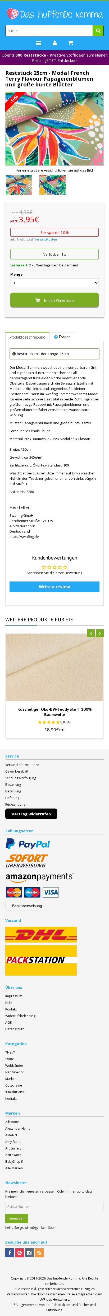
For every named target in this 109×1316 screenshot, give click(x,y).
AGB (8, 1022)
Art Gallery (13, 1148)
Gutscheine (13, 1085)
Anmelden (16, 1218)
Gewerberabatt (16, 771)
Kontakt (11, 1009)
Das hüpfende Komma (63, 1278)
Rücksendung (15, 804)
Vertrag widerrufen (31, 813)
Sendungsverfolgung (20, 778)
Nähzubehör (14, 1072)
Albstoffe (12, 1122)
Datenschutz (14, 1029)
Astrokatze (13, 1155)
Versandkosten (45, 239)
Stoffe (9, 1059)
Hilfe (8, 1002)
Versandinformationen (22, 765)
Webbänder (14, 1065)
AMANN (11, 1135)
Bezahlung (13, 791)
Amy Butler (13, 1141)
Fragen (65, 336)
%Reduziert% (15, 1092)
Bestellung (13, 784)
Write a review (54, 587)
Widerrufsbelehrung (20, 1016)
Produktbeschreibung (27, 337)
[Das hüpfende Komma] (54, 14)
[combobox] (54, 30)
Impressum (13, 996)
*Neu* (10, 1052)
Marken (10, 1079)
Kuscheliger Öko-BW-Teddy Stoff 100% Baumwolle (54, 712)
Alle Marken (14, 1168)
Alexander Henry (17, 1128)
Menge (16, 274)
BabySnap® (14, 1161)
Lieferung (12, 798)
